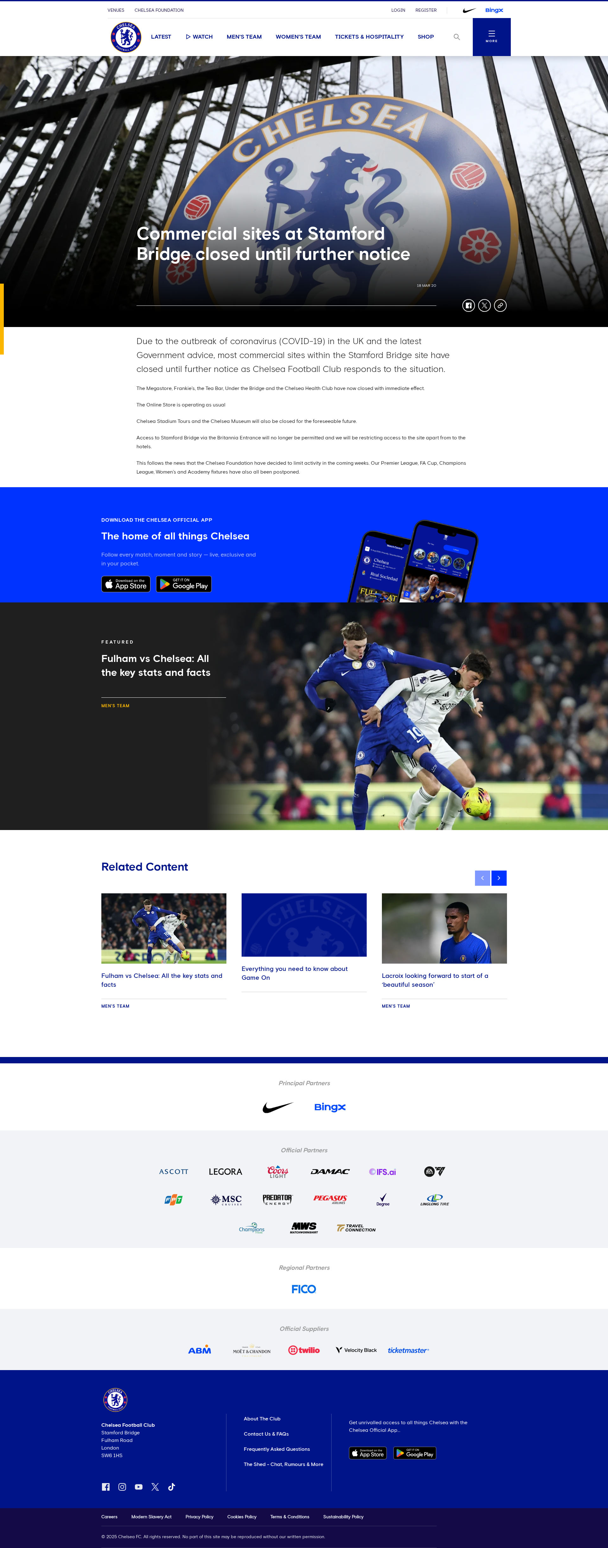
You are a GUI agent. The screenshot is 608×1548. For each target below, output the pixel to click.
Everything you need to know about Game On (295, 973)
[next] (499, 878)
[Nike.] (469, 10)
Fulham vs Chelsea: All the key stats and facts (161, 980)
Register (426, 10)
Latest (161, 37)
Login (398, 10)
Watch (203, 37)
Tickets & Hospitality (369, 37)
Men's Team (244, 37)
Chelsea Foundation (159, 10)
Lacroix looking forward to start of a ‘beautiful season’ (435, 980)
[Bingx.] (494, 10)
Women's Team (298, 37)
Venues (116, 10)
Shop (426, 37)
